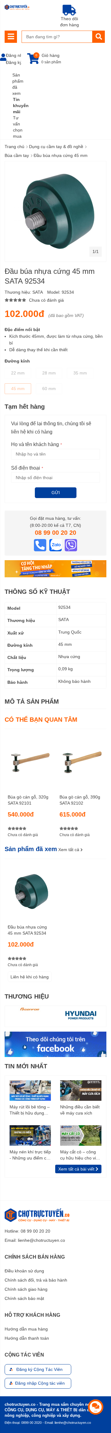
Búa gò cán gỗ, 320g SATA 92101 (28, 800)
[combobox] (57, 37)
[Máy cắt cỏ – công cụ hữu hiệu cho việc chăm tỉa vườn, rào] (80, 1135)
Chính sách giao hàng (26, 1289)
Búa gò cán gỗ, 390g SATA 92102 (80, 800)
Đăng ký (14, 62)
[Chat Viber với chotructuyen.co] (71, 544)
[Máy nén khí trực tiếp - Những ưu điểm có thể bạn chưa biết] (30, 1135)
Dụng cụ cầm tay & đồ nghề (56, 146)
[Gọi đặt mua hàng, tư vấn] (40, 544)
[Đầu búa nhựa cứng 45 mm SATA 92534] (29, 889)
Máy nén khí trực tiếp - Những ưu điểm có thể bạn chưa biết (30, 1155)
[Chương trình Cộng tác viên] (55, 568)
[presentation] (101, 786)
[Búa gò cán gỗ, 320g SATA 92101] (29, 759)
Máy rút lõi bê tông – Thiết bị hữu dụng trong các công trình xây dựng (30, 1110)
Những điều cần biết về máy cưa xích (80, 1109)
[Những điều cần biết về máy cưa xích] (80, 1090)
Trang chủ (14, 146)
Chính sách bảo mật (24, 1298)
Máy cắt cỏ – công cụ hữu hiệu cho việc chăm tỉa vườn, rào (80, 1155)
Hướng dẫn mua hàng (26, 1329)
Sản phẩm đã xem (17, 84)
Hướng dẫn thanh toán (27, 1338)
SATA (37, 292)
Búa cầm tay (17, 155)
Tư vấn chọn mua (18, 127)
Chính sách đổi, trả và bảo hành (36, 1280)
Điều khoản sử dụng (24, 1270)
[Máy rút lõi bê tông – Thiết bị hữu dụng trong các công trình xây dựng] (30, 1090)
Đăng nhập (16, 55)
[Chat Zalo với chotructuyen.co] (56, 544)
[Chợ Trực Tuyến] (55, 1043)
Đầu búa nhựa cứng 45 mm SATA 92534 (27, 930)
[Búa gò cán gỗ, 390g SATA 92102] (81, 759)
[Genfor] (30, 1009)
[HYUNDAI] (80, 1015)
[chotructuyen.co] (17, 7)
